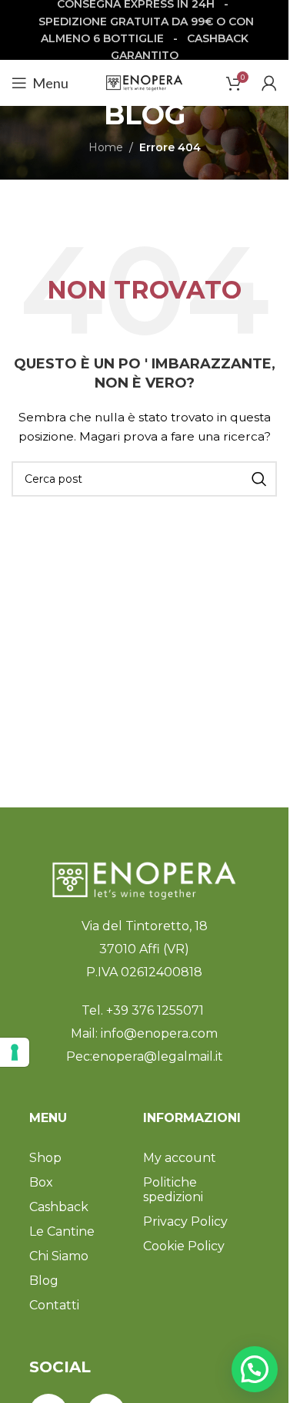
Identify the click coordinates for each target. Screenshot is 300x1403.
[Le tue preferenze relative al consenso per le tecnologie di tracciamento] (14, 1052)
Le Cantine (62, 1231)
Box (41, 1182)
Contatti (54, 1305)
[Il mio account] (269, 83)
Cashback (58, 1207)
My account (179, 1157)
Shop (45, 1157)
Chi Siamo (58, 1256)
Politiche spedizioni (173, 1189)
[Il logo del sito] (144, 82)
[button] (255, 1369)
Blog (43, 1280)
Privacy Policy (185, 1221)
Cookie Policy (184, 1246)
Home (105, 147)
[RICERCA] (259, 479)
